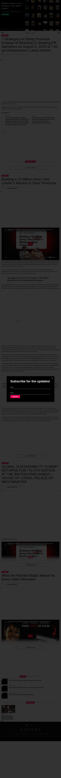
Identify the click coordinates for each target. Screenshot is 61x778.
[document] (30, 389)
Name (12, 385)
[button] (52, 378)
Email (11, 390)
